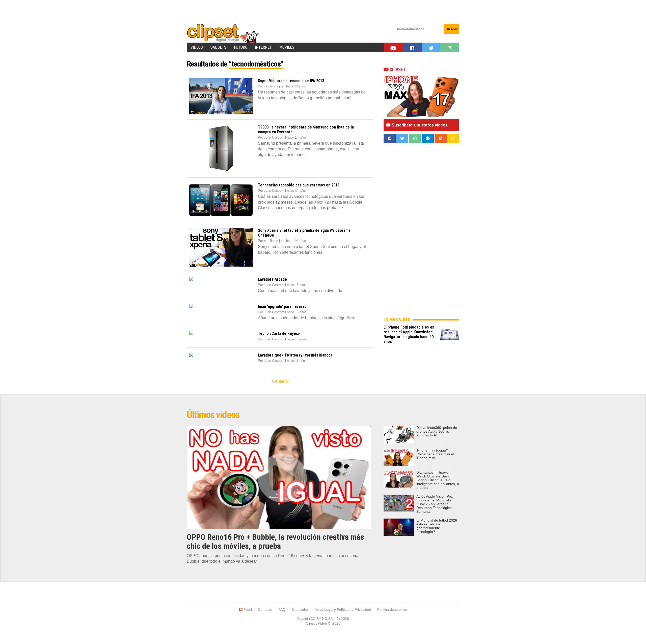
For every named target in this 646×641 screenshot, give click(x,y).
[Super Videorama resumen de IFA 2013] (221, 96)
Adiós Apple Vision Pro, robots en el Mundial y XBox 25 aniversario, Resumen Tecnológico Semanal (434, 504)
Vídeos (197, 47)
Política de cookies (392, 609)
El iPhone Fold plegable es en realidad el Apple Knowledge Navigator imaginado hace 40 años (409, 334)
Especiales (300, 609)
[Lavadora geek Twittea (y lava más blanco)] (221, 355)
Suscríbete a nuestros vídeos (419, 125)
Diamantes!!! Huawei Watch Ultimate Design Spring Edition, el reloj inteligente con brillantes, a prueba (437, 480)
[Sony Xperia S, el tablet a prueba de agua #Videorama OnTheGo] (221, 247)
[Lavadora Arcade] (221, 279)
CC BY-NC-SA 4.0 (324, 619)
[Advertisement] (278, 11)
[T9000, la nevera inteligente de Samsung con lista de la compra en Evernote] (221, 148)
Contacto (265, 609)
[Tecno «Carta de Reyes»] (221, 333)
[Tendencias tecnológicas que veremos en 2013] (221, 200)
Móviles (286, 47)
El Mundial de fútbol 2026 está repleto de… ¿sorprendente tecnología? (436, 526)
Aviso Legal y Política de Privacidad (343, 609)
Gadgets (218, 47)
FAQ (281, 609)
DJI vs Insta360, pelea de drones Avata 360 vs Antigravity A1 (436, 431)
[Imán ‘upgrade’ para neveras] (221, 306)
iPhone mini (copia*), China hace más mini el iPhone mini (435, 454)
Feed (247, 609)
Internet (263, 47)
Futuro (240, 47)
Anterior (281, 381)
